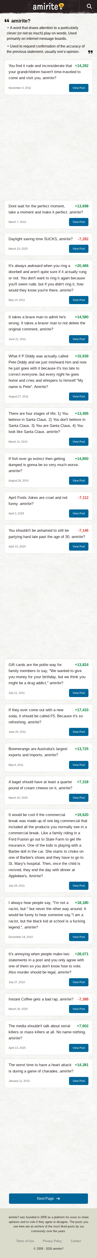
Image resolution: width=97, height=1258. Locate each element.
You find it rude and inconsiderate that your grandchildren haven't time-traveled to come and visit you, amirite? (45, 72)
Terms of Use (25, 1241)
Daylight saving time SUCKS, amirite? (41, 239)
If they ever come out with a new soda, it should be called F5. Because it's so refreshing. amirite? (46, 716)
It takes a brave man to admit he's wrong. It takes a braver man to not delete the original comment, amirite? (47, 323)
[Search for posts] (89, 6)
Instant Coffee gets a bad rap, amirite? (41, 999)
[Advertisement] (48, 147)
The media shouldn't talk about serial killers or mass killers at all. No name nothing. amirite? (47, 1032)
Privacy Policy (52, 1241)
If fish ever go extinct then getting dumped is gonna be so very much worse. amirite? (44, 465)
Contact (76, 1241)
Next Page (45, 1198)
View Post (79, 88)
